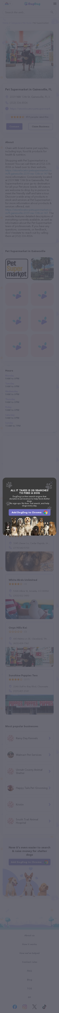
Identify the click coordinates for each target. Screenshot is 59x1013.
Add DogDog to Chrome (27, 512)
